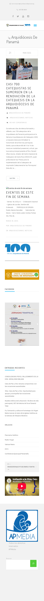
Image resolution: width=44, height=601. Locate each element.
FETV (6, 449)
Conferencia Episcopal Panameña (17, 454)
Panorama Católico (11, 435)
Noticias (29, 118)
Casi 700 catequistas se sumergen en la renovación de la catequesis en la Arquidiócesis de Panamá (20, 96)
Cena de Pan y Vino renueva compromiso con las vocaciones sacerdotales (21, 385)
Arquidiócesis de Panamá (21, 226)
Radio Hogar (9, 440)
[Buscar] (33, 563)
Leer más (12, 178)
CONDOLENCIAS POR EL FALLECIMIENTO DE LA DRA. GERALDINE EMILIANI (21, 378)
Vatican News (10, 444)
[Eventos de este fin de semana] (19, 188)
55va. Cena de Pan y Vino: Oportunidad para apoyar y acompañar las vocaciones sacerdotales (20, 393)
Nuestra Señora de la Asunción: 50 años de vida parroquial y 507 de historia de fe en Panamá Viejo (21, 403)
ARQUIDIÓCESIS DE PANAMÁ (19, 113)
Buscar (9, 558)
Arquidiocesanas (17, 118)
